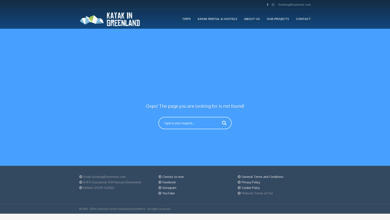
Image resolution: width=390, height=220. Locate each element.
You (165, 193)
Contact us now (173, 177)
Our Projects (278, 19)
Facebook (169, 182)
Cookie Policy (251, 188)
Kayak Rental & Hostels (217, 19)
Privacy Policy (251, 182)
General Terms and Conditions (263, 177)
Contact (303, 19)
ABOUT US (252, 19)
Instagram (169, 188)
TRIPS (186, 19)
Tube (171, 193)
